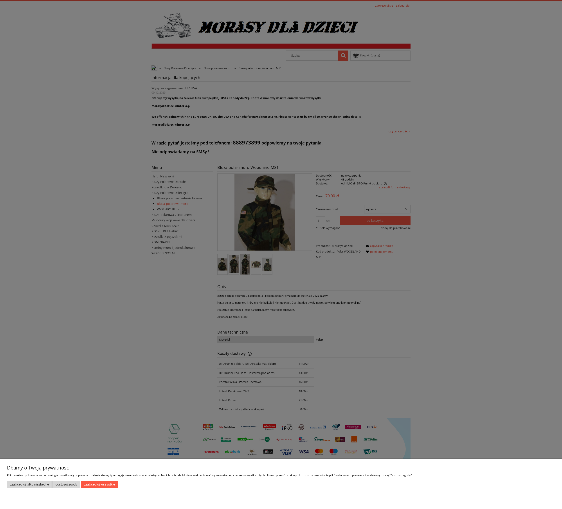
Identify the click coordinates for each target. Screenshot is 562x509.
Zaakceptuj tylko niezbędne (29, 484)
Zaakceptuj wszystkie (99, 484)
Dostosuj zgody (66, 484)
